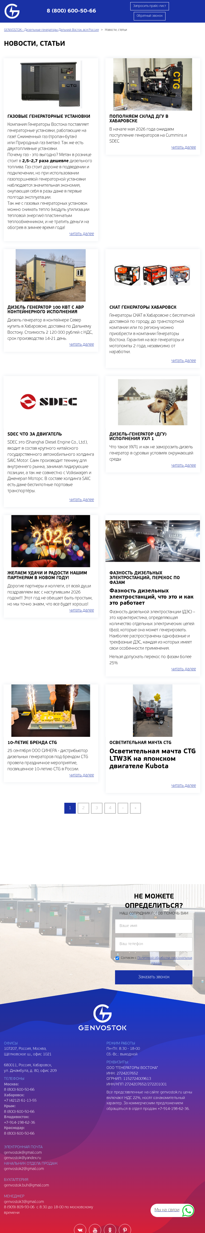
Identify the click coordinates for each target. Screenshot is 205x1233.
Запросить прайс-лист (149, 6)
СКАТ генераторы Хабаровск (142, 308)
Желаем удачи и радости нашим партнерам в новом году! (47, 575)
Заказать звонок (153, 977)
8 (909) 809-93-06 (19, 1207)
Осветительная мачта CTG (140, 743)
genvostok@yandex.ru (22, 1158)
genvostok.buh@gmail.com (26, 1186)
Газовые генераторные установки (48, 117)
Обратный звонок (150, 16)
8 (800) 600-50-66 (19, 1112)
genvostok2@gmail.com (24, 1169)
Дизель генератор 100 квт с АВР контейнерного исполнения (45, 310)
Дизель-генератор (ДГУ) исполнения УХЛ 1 (138, 436)
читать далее (81, 234)
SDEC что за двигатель (34, 434)
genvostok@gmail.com (23, 1153)
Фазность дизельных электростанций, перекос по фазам (144, 578)
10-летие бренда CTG (32, 743)
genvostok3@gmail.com (24, 1202)
